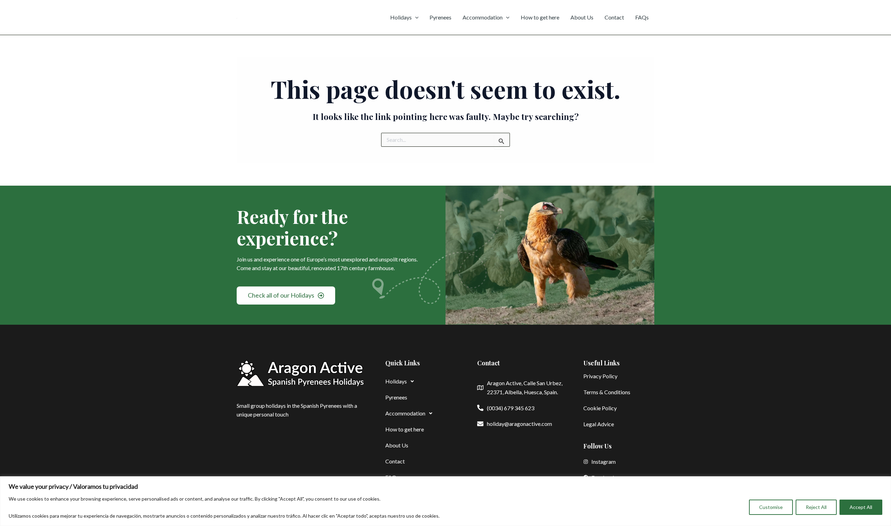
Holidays (401, 17)
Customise (771, 507)
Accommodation (483, 17)
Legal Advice (598, 424)
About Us (581, 17)
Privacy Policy (600, 376)
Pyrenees (440, 17)
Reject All (816, 507)
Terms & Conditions (606, 392)
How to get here (540, 17)
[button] (420, 381)
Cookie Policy (600, 408)
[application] (415, 17)
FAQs (642, 17)
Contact (614, 17)
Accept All (861, 507)
